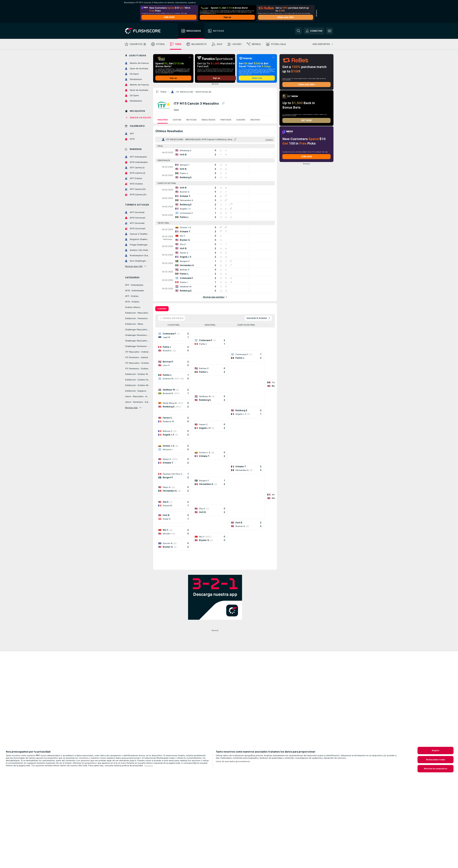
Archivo (255, 119)
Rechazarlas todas (435, 759)
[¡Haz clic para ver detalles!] (215, 152)
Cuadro (240, 119)
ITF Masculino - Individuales (193, 92)
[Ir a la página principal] (145, 31)
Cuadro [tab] (161, 308)
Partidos (225, 119)
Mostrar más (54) (134, 266)
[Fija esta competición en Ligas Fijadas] (223, 103)
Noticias (191, 119)
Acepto (435, 750)
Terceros (148, 765)
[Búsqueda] (298, 31)
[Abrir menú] (329, 31)
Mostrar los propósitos (435, 768)
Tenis (163, 92)
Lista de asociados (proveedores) (233, 761)
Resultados (208, 119)
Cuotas (177, 119)
